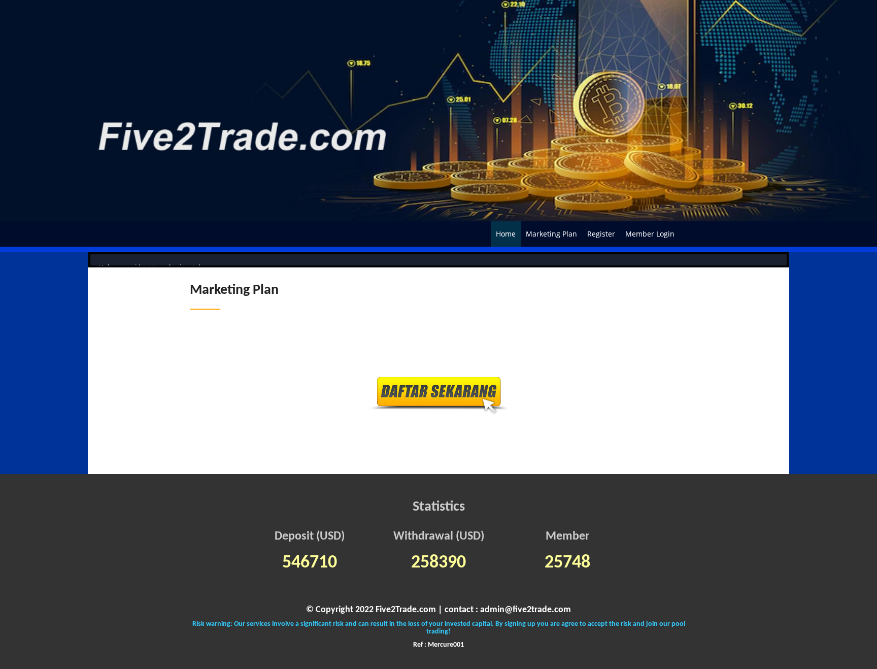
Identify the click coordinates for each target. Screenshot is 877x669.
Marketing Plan (551, 234)
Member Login (649, 234)
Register (601, 234)
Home (506, 234)
